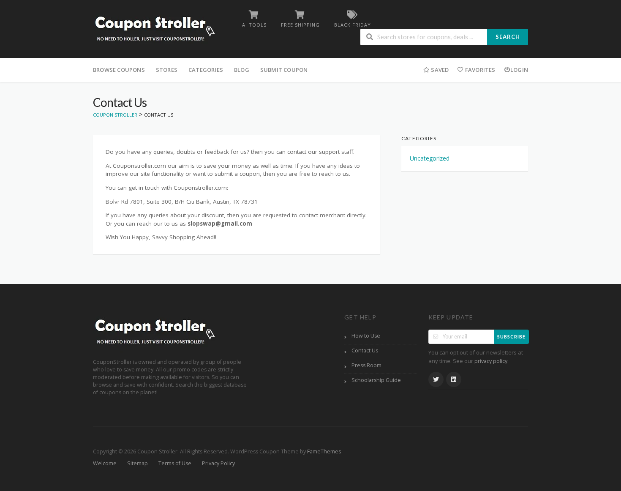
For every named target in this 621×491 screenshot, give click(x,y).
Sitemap (137, 463)
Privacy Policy (218, 463)
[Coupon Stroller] (155, 30)
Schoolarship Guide (376, 380)
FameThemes (324, 451)
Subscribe (511, 336)
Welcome (105, 463)
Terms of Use (174, 463)
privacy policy (490, 361)
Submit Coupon (284, 70)
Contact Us (364, 350)
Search (508, 36)
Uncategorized (429, 158)
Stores (166, 70)
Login (519, 70)
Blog (241, 70)
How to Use (365, 335)
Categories (205, 70)
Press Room (366, 365)
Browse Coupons (119, 70)
